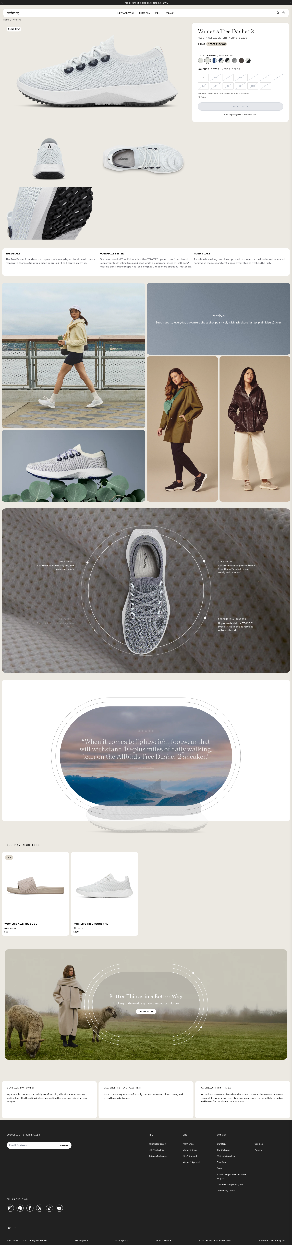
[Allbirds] (13, 13)
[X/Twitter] (39, 1208)
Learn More (146, 1011)
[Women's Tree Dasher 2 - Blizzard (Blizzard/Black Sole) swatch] (207, 61)
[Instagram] (10, 1208)
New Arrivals (125, 13)
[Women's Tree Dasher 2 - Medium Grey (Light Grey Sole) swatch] (235, 61)
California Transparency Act (230, 1184)
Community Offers (226, 1190)
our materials (183, 266)
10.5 (253, 86)
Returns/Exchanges (158, 1156)
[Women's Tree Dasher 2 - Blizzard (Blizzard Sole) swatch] (201, 61)
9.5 (228, 86)
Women (170, 13)
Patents (258, 1150)
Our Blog (258, 1143)
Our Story (221, 1143)
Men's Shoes (188, 1143)
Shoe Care (221, 1162)
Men (157, 13)
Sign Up (64, 1145)
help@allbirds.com (157, 1143)
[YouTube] (59, 1208)
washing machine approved (224, 259)
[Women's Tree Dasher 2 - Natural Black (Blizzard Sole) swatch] (228, 61)
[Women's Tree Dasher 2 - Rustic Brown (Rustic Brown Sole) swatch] (241, 61)
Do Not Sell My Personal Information (215, 1240)
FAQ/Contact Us (156, 1150)
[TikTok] (49, 1208)
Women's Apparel (191, 1162)
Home (6, 19)
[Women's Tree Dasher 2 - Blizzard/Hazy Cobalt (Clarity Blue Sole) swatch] (214, 61)
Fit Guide (202, 97)
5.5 (215, 77)
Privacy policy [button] (121, 1240)
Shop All (144, 13)
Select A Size (240, 106)
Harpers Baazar (146, 767)
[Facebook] (29, 1208)
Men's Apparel (190, 1156)
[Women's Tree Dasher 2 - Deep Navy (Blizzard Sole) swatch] (221, 61)
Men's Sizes (238, 37)
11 (265, 86)
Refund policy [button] (81, 1240)
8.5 (203, 86)
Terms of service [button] (163, 1240)
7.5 (265, 77)
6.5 (240, 77)
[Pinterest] (20, 1208)
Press (219, 1168)
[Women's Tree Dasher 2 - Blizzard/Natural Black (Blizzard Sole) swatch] (248, 61)
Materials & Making (226, 1156)
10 (240, 86)
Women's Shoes (190, 1150)
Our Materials (223, 1150)
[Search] (278, 13)
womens (17, 19)
